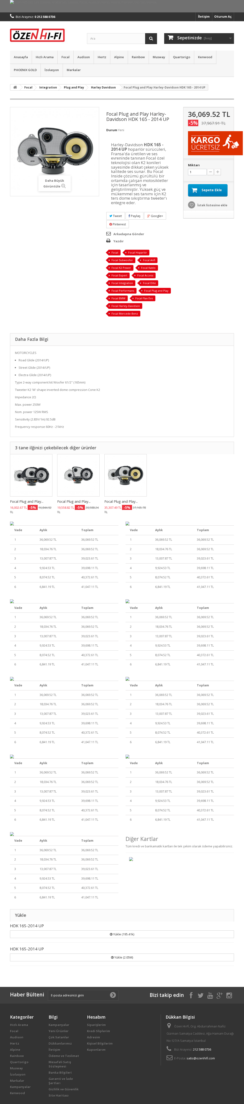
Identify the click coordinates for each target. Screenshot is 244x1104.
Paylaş (135, 216)
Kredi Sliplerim (98, 1031)
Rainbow (138, 57)
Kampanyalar (20, 1087)
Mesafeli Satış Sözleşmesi (60, 1064)
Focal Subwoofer (122, 260)
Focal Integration (122, 283)
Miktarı (194, 165)
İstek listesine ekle (212, 205)
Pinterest (119, 224)
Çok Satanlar (59, 1037)
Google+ (156, 216)
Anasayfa (21, 57)
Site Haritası (59, 1095)
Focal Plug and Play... (26, 501)
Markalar (74, 70)
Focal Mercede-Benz (125, 313)
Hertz (102, 57)
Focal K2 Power (121, 268)
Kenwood (205, 57)
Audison (83, 57)
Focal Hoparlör (137, 252)
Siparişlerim (96, 1025)
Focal (65, 57)
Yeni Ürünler (59, 1031)
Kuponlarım (96, 1049)
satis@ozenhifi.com (201, 1058)
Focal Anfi (149, 260)
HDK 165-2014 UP (27, 925)
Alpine (119, 57)
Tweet (117, 216)
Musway (159, 57)
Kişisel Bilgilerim (100, 1043)
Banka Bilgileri (60, 1072)
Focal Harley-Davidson (126, 306)
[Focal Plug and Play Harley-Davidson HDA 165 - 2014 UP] (78, 475)
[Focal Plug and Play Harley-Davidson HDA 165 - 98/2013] (31, 475)
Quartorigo (181, 57)
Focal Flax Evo (144, 298)
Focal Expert (119, 275)
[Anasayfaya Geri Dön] (15, 87)
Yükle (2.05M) (123, 957)
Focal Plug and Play (156, 290)
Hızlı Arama (45, 57)
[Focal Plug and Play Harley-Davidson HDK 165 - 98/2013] (125, 475)
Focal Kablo (148, 268)
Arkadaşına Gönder (128, 234)
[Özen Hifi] (45, 35)
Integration (48, 87)
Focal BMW (118, 298)
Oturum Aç (223, 16)
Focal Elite (149, 283)
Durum (111, 130)
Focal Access (145, 275)
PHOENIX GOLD (25, 70)
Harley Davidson (103, 87)
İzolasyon (52, 70)
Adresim (93, 1037)
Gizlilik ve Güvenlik (64, 1089)
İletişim (204, 16)
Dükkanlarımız (60, 1043)
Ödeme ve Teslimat (64, 1056)
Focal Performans (123, 290)
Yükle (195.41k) (123, 934)
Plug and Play (74, 87)
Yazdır (118, 241)
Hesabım (96, 1017)
